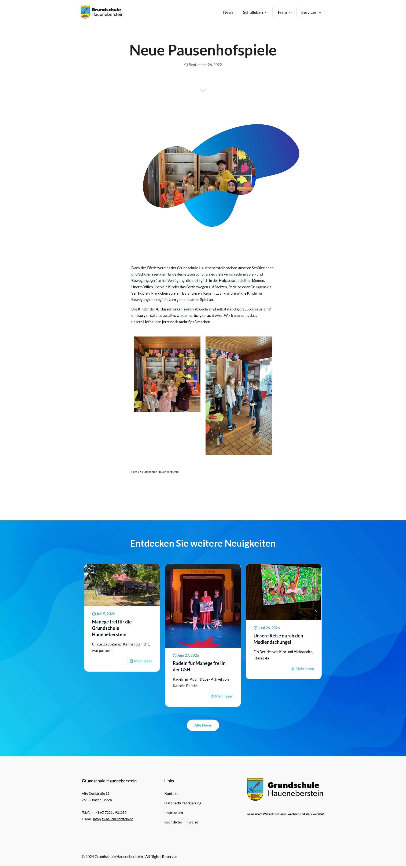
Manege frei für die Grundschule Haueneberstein (112, 628)
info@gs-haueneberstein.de (113, 819)
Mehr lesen (143, 661)
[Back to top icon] (385, 857)
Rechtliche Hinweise (181, 822)
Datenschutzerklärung (182, 803)
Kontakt (171, 793)
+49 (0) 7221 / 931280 (110, 812)
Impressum (173, 812)
